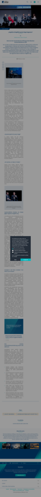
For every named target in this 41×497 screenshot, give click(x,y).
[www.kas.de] (5, 2)
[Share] (3, 69)
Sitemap (27, 490)
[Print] (3, 65)
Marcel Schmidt (24, 37)
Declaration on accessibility (28, 489)
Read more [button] (22, 246)
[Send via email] (3, 67)
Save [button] (15, 259)
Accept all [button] (26, 259)
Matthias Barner (17, 37)
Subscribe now (20, 475)
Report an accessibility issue (18, 490)
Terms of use (19, 489)
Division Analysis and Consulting (20, 423)
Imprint (7, 489)
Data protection (13, 489)
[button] (5, 72)
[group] (6, 447)
